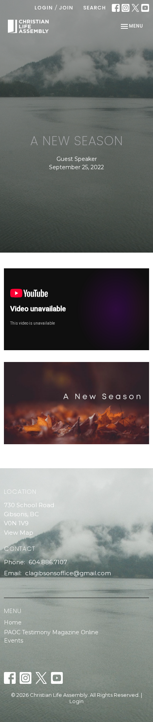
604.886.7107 (48, 562)
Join (66, 7)
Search (94, 7)
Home (13, 622)
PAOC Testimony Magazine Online (51, 632)
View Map (18, 532)
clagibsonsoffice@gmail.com (68, 573)
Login (44, 7)
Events (13, 640)
